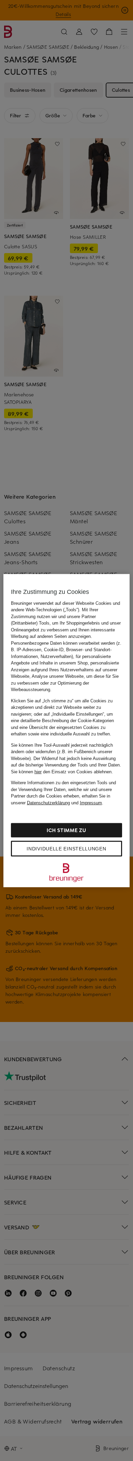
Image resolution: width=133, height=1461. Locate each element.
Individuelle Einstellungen (66, 848)
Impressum (91, 802)
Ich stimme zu (66, 830)
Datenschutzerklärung (48, 802)
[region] (66, 730)
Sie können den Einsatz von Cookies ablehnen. (62, 771)
